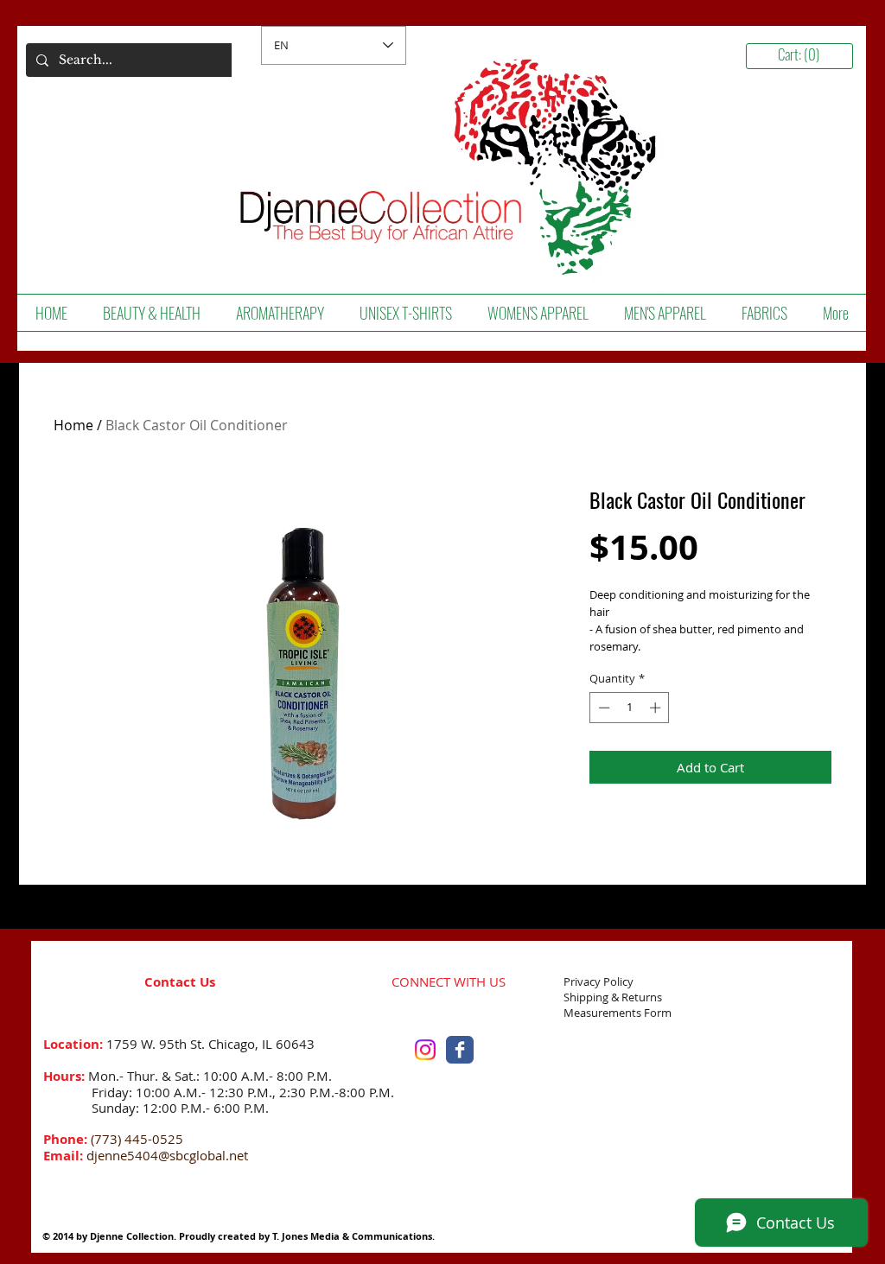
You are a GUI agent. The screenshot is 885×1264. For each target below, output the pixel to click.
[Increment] (656, 707)
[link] (805, 55)
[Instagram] (425, 1050)
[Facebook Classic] (460, 1050)
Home (73, 425)
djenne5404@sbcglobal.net (167, 1155)
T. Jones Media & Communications (352, 1235)
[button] (151, 313)
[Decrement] (602, 707)
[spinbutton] (629, 707)
